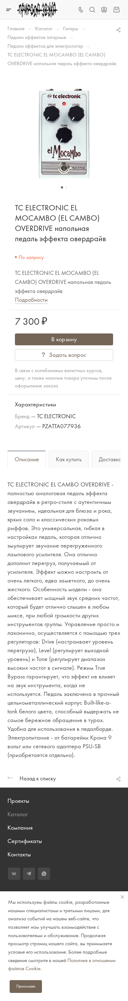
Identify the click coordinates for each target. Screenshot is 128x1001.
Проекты (18, 801)
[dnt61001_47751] (64, 133)
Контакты (19, 854)
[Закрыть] (122, 897)
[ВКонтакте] (14, 874)
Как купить (69, 459)
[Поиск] (92, 10)
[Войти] (104, 10)
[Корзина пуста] (116, 9)
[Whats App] (44, 874)
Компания (20, 827)
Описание (27, 459)
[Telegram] (29, 874)
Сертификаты (24, 841)
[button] (62, 187)
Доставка (110, 459)
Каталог (17, 814)
